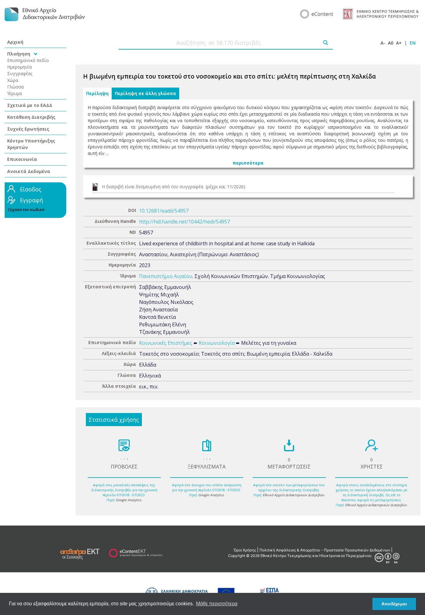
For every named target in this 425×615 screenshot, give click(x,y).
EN (413, 43)
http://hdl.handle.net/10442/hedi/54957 (184, 221)
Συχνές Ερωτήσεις (28, 129)
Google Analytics (128, 500)
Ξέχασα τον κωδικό (25, 209)
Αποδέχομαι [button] (394, 603)
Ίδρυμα (14, 93)
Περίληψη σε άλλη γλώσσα (145, 93)
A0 (390, 43)
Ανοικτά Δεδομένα (28, 171)
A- (383, 43)
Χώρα (12, 80)
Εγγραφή (31, 200)
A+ (399, 43)
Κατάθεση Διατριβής (31, 117)
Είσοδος (30, 189)
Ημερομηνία (19, 67)
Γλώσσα (15, 87)
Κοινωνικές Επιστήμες (165, 342)
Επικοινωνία (22, 159)
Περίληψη (97, 93)
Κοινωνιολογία (217, 342)
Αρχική (15, 42)
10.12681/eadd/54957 (164, 210)
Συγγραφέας (20, 73)
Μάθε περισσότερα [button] (216, 603)
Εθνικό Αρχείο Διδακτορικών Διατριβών (293, 495)
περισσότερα (248, 163)
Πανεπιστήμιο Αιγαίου (165, 276)
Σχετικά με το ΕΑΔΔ (29, 105)
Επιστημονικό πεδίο (28, 60)
